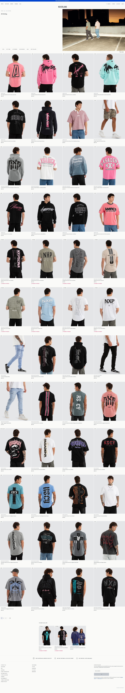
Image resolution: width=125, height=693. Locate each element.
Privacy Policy (4, 681)
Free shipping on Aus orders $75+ (62, 0)
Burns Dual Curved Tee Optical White (69, 328)
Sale (20, 3)
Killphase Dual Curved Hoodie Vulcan (37, 141)
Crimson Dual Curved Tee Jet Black (37, 376)
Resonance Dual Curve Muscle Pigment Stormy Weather (72, 423)
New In (2, 3)
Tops (3, 49)
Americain (3, 93)
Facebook (34, 668)
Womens (16, 3)
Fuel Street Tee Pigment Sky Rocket (7, 608)
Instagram (34, 664)
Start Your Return (5, 671)
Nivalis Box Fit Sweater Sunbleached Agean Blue (71, 187)
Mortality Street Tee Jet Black (6, 469)
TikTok (33, 666)
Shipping (2, 669)
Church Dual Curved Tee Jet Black (45, 647)
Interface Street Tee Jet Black (68, 469)
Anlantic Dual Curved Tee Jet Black (7, 280)
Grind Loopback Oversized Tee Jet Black (8, 141)
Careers (2, 676)
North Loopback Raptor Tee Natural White (38, 187)
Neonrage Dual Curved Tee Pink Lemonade (8, 94)
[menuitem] (2, 4)
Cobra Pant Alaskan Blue (5, 376)
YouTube (34, 669)
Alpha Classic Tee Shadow (5, 328)
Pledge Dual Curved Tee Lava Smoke (69, 280)
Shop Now (7, 3)
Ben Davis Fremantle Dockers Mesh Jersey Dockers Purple (78, 647)
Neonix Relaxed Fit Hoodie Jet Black (37, 608)
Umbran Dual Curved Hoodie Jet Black (69, 376)
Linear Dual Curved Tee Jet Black (37, 423)
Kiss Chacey (3, 375)
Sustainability (4, 678)
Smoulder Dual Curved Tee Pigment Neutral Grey (9, 562)
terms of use (100, 678)
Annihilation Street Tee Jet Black (68, 515)
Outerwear (14, 49)
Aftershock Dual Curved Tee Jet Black (69, 94)
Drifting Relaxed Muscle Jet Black (68, 608)
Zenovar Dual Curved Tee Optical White (38, 469)
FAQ (1, 668)
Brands (11, 3)
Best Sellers (33, 49)
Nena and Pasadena (5, 186)
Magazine (34, 671)
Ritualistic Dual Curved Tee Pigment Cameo (8, 515)
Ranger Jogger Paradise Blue (6, 423)
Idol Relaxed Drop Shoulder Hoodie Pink (38, 94)
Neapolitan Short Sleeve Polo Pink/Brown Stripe (71, 141)
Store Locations (4, 674)
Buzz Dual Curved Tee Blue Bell (36, 328)
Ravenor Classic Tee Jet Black (36, 562)
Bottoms (8, 49)
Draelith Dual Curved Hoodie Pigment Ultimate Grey (10, 187)
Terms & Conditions (5, 679)
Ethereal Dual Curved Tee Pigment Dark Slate (70, 562)
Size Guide (3, 666)
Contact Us (3, 664)
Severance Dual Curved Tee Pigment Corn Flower (40, 515)
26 (10, 618)
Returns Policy (4, 673)
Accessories (22, 49)
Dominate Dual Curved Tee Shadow (37, 280)
